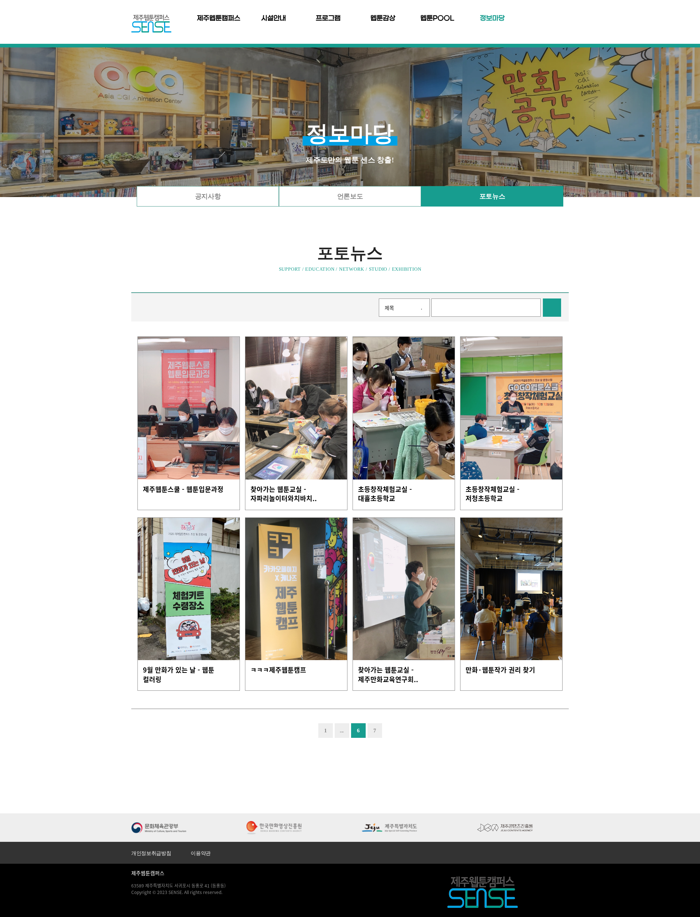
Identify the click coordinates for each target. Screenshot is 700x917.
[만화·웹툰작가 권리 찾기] (511, 589)
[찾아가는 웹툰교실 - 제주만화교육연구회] (404, 589)
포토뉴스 (492, 196)
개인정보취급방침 (151, 853)
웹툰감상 (382, 18)
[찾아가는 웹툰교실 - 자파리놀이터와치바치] (296, 408)
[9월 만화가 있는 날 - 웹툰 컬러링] (189, 589)
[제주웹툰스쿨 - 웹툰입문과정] (189, 408)
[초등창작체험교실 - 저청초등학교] (511, 408)
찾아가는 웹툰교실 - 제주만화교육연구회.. (388, 674)
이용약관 (201, 853)
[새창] (159, 827)
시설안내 (273, 18)
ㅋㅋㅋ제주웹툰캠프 (278, 670)
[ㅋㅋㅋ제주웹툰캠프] (296, 589)
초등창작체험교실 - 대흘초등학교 (385, 494)
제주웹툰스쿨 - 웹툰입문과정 (183, 489)
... (342, 730)
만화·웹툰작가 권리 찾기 (500, 670)
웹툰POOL (437, 18)
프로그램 (328, 18)
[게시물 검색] (552, 307)
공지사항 (208, 196)
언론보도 (350, 196)
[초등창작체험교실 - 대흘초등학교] (404, 408)
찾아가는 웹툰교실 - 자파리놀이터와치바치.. (283, 494)
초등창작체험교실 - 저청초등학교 (493, 494)
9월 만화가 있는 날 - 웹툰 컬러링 (178, 674)
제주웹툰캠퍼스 (218, 18)
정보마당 (492, 18)
